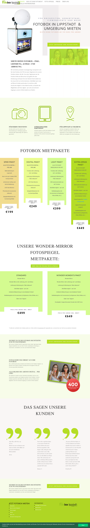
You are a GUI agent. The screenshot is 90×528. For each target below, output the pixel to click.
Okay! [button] (83, 525)
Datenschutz (38, 509)
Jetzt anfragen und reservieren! (63, 44)
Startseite (21, 1)
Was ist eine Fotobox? (34, 1)
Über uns (65, 1)
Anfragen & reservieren (40, 505)
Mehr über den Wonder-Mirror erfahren (45, 266)
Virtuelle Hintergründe (26, 3)
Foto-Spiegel (49, 1)
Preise (58, 1)
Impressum (38, 507)
